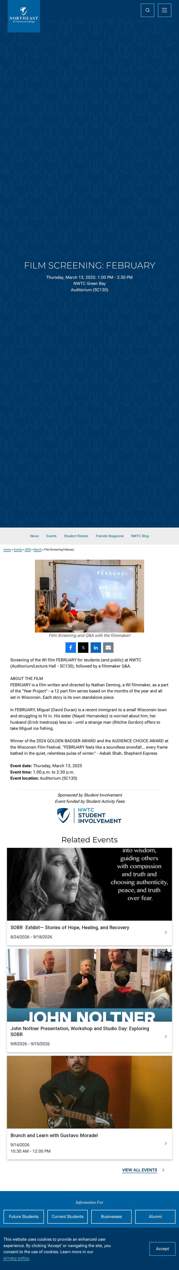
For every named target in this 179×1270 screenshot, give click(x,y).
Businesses (111, 1216)
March (37, 549)
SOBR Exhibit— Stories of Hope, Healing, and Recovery (69, 927)
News (34, 536)
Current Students (67, 1216)
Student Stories (76, 536)
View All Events (139, 1169)
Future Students (23, 1216)
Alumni (155, 1216)
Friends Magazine (110, 536)
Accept (162, 1248)
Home (7, 549)
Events (51, 536)
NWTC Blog (140, 536)
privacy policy (16, 1258)
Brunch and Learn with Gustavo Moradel (54, 1135)
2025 (28, 549)
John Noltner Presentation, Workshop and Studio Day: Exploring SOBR (79, 1031)
